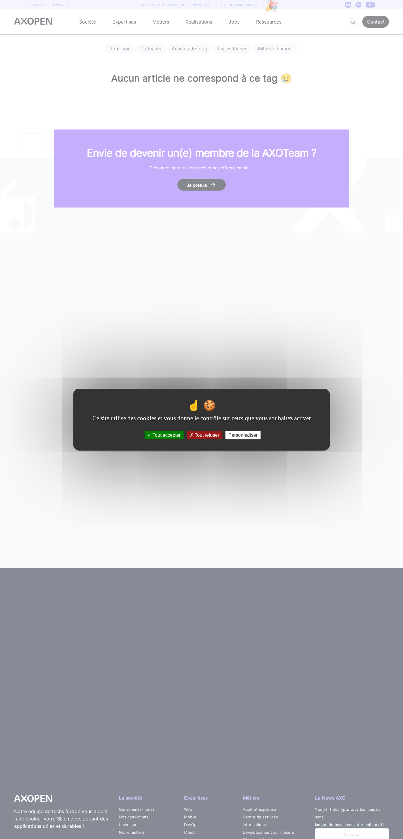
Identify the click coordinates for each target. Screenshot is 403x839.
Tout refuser (206, 434)
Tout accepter (166, 434)
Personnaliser (243, 434)
